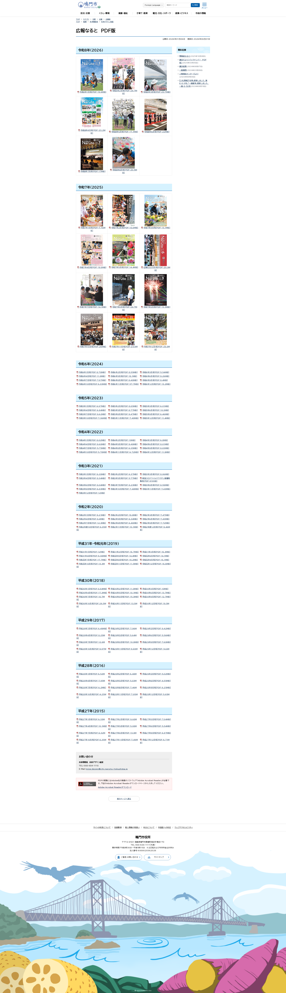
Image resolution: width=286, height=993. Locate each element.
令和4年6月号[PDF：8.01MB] (155, 444)
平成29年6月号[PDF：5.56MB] (156, 635)
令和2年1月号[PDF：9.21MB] (92, 515)
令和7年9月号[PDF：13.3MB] (157, 307)
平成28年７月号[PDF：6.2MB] (92, 687)
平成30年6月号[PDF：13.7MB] (156, 593)
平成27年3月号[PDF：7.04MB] (156, 719)
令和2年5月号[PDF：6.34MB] (124, 519)
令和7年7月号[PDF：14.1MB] (93, 307)
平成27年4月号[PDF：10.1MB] (93, 726)
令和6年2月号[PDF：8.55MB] (124, 372)
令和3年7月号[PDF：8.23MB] (124, 485)
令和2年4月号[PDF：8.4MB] (92, 519)
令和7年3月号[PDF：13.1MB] (157, 228)
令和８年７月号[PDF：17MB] (93, 171)
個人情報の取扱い (132, 827)
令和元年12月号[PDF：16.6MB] (156, 564)
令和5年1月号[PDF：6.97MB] (92, 406)
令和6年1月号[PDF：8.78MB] (92, 372)
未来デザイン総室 (107, 22)
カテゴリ (86, 19)
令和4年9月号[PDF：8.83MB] (155, 448)
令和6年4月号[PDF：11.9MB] (92, 376)
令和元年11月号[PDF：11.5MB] (124, 564)
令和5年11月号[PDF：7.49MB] (125, 418)
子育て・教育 (142, 13)
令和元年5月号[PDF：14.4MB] (124, 556)
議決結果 (183, 66)
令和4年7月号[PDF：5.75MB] (92, 448)
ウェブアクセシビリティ (184, 827)
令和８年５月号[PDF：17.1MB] (124, 132)
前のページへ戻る (124, 799)
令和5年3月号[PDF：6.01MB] (155, 406)
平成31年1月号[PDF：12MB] (92, 552)
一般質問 (183, 70)
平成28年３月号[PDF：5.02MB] (156, 674)
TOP (78, 19)
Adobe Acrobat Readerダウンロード (115, 787)
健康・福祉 (123, 13)
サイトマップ (159, 857)
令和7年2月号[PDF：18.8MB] (124, 228)
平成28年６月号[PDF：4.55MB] (156, 681)
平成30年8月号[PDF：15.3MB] (125, 597)
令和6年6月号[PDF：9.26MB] (155, 376)
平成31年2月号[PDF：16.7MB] (125, 552)
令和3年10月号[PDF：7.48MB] (125, 489)
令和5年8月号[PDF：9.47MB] (124, 414)
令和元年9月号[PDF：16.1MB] (155, 560)
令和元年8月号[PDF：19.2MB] (124, 560)
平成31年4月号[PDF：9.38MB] (93, 556)
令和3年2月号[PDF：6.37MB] (124, 474)
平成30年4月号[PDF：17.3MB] (93, 593)
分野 (94, 19)
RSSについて (149, 827)
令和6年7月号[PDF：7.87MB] (92, 380)
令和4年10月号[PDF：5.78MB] (93, 452)
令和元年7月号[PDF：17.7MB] (92, 560)
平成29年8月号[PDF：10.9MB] (125, 642)
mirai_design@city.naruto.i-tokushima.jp (107, 769)
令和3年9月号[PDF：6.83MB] (92, 489)
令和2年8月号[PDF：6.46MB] (124, 523)
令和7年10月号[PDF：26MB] (93, 347)
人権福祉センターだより (189, 74)
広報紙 (108, 19)
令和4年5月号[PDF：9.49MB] (124, 444)
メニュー (204, 8)
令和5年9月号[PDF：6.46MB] (155, 414)
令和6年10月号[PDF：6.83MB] (93, 384)
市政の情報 (201, 13)
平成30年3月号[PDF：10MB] (155, 589)
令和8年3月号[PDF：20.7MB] (156, 92)
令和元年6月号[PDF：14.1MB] (155, 556)
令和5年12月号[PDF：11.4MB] (156, 418)
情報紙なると (184, 56)
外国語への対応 (164, 827)
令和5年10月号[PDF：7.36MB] (93, 418)
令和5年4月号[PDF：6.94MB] (92, 410)
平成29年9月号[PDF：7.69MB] (156, 642)
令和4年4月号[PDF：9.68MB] (92, 444)
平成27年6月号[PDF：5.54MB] (156, 726)
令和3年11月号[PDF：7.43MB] (156, 489)
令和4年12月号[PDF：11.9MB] (156, 452)
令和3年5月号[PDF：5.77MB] (124, 478)
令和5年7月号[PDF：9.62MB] (92, 414)
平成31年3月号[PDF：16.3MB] (156, 552)
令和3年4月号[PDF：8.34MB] (92, 478)
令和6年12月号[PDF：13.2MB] (156, 384)
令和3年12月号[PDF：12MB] (92, 493)
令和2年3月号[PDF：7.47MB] (156, 515)
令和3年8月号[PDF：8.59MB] (155, 485)
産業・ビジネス (181, 13)
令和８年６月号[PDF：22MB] (156, 132)
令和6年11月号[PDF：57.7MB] (125, 384)
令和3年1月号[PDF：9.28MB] (92, 474)
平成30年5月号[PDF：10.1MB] (124, 593)
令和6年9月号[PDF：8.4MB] (155, 380)
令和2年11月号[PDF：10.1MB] (124, 527)
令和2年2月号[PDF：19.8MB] (124, 515)
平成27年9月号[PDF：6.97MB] (156, 733)
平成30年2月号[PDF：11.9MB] (125, 589)
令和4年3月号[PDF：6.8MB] (155, 440)
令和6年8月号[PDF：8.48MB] (124, 380)
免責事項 (118, 827)
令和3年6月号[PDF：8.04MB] (92, 485)
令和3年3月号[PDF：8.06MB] (155, 474)
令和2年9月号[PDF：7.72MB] (156, 523)
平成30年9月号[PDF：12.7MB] (156, 597)
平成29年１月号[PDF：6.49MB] (93, 628)
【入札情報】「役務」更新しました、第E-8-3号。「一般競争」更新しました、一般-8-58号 (194, 83)
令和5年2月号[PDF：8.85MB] (124, 406)
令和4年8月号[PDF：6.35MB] (124, 448)
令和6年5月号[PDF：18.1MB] (124, 376)
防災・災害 (85, 13)
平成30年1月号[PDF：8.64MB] (93, 589)
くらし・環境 (104, 13)
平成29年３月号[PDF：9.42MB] (156, 628)
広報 (100, 19)
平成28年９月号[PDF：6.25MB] (156, 687)
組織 (84, 22)
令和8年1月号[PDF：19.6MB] (93, 92)
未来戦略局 (94, 22)
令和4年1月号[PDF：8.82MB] (92, 440)
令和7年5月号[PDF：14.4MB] (124, 267)
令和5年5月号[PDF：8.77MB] (124, 410)
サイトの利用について (102, 827)
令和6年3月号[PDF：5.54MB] (155, 372)
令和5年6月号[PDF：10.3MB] (155, 410)
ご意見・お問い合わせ (129, 857)
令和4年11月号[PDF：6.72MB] (125, 452)
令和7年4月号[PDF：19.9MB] (93, 267)
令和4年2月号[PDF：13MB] (123, 440)
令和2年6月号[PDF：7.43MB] (155, 519)
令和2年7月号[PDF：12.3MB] (92, 523)
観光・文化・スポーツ (162, 13)
